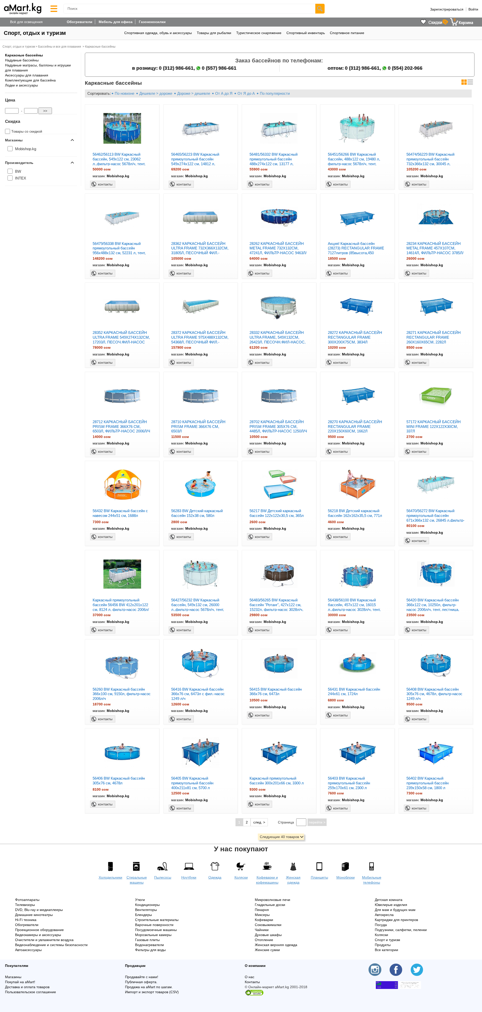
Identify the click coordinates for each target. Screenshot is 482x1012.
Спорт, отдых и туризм (35, 33)
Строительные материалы (156, 920)
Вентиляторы (146, 910)
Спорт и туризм (387, 940)
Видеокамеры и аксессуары (38, 935)
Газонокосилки (152, 22)
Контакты (252, 982)
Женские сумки (267, 950)
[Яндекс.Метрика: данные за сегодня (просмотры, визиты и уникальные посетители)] (410, 985)
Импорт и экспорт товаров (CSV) (152, 992)
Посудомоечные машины (156, 930)
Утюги (140, 900)
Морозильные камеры (153, 935)
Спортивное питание (347, 33)
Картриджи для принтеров (396, 920)
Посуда (381, 925)
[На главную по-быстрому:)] (22, 9)
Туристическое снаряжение (258, 33)
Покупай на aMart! (20, 982)
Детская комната (388, 900)
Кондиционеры (147, 905)
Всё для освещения (26, 22)
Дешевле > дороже (155, 93)
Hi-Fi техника (25, 920)
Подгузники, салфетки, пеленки (401, 930)
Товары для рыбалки (214, 33)
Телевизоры (25, 905)
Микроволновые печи (272, 900)
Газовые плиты (147, 940)
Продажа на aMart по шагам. (149, 987)
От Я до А (246, 93)
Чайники (262, 930)
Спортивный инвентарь (305, 33)
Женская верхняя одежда (276, 945)
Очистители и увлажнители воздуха (44, 940)
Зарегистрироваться (446, 9)
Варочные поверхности (154, 925)
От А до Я (223, 93)
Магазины (13, 977)
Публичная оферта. (141, 982)
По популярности (275, 93)
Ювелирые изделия (391, 905)
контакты (105, 184)
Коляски (381, 935)
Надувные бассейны (22, 60)
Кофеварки (264, 920)
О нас (249, 977)
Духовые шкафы (268, 935)
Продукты (383, 945)
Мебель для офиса (116, 22)
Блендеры (143, 915)
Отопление (264, 940)
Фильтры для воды (150, 950)
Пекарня (262, 910)
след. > (259, 822)
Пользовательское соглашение (30, 992)
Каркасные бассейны (100, 46)
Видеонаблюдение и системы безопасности (51, 945)
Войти (473, 9)
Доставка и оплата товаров (27, 987)
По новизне (124, 93)
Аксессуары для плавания (26, 75)
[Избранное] (423, 22)
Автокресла (384, 915)
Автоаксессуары (28, 950)
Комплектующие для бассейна (30, 80)
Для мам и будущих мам (395, 910)
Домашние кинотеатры (34, 915)
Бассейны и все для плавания (60, 46)
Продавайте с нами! (141, 977)
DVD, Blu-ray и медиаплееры (39, 910)
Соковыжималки (268, 925)
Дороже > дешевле (193, 93)
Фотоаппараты (27, 900)
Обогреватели (79, 22)
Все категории (386, 950)
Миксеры (262, 915)
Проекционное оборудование (39, 930)
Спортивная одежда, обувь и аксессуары (158, 33)
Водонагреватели (149, 945)
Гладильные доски (270, 905)
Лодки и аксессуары (21, 85)
